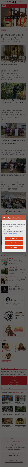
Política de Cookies (12, 233)
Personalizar (14, 242)
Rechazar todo (14, 238)
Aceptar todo (14, 247)
